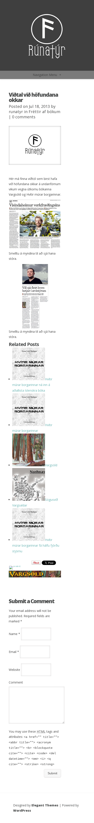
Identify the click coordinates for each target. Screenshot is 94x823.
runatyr (16, 111)
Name (14, 634)
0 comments (23, 116)
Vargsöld (51, 465)
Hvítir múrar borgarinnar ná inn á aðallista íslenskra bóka (32, 385)
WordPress (22, 810)
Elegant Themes (44, 805)
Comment (16, 682)
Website (14, 670)
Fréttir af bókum (44, 111)
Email (14, 652)
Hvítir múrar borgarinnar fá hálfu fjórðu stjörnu (35, 545)
